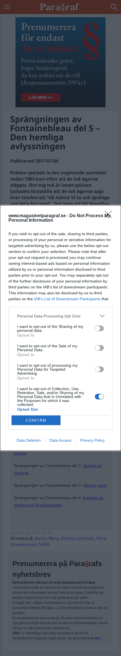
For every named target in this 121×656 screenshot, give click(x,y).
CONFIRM (36, 420)
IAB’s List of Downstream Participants (67, 299)
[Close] (110, 216)
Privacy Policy (92, 440)
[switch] (99, 328)
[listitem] (60, 316)
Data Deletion (29, 440)
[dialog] (60, 328)
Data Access (60, 440)
